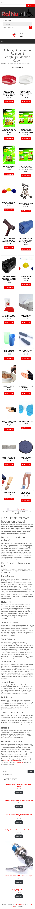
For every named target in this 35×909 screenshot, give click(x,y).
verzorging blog (20, 762)
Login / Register (30, 6)
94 (18, 509)
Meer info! (10, 102)
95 (21, 509)
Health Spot (15, 760)
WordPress (20, 905)
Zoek (30, 771)
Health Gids (6, 760)
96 (24, 509)
